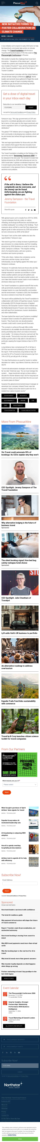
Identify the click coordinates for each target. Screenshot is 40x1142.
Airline (23, 400)
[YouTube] (19, 1052)
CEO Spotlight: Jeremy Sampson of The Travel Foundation (19, 488)
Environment (9, 395)
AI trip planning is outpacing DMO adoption (13, 834)
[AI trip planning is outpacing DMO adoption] (33, 837)
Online (10, 36)
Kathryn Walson (11, 39)
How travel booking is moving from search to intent (18, 937)
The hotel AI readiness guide (12, 915)
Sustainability (9, 400)
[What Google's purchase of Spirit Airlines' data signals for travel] (33, 811)
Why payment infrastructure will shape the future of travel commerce (19, 921)
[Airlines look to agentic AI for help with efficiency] (33, 862)
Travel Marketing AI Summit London (22, 1018)
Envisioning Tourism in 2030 (24, 156)
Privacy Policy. (22, 895)
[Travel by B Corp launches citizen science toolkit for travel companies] (20, 721)
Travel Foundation (16, 50)
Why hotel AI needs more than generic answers (18, 959)
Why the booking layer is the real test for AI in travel (18, 952)
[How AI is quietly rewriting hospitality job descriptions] (33, 849)
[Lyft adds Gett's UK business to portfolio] (20, 618)
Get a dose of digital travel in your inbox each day (19, 96)
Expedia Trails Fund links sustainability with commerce (18, 702)
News (3, 36)
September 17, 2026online (15, 1012)
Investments (18, 405)
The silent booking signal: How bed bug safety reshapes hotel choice (18, 561)
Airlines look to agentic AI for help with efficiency (14, 859)
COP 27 (28, 77)
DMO (5, 405)
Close (20, 1139)
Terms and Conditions (17, 112)
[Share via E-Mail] (35, 210)
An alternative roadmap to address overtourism (17, 667)
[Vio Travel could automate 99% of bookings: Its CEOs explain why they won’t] (20, 437)
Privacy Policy (31, 112)
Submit (31, 107)
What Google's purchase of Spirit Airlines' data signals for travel (13, 809)
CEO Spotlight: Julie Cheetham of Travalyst (16, 599)
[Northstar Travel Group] (13, 1085)
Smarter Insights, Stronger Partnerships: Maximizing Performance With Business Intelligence (19, 1005)
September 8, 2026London (14, 1020)
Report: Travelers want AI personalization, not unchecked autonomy (18, 929)
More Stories (9, 978)
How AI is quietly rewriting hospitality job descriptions (11, 847)
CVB (33, 400)
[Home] (20, 3)
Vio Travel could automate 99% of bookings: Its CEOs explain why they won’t (19, 453)
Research (23, 395)
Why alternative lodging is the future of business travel (18, 524)
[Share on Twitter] (29, 210)
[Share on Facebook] (26, 210)
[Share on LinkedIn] (32, 210)
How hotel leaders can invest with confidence (18, 910)
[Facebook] (2, 1052)
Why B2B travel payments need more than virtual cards (19, 944)
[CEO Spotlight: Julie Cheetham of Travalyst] (20, 582)
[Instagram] (11, 1052)
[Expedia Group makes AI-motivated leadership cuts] (33, 824)
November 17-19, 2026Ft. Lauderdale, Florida (15, 996)
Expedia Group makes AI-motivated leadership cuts (11, 821)
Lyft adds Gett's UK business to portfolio (19, 633)
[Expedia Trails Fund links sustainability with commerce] (20, 686)
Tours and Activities (28, 410)
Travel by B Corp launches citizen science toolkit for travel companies (19, 737)
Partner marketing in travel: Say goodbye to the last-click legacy (19, 973)
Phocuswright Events (15, 1046)
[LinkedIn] (7, 1052)
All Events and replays (14, 1026)
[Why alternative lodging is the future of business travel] (20, 507)
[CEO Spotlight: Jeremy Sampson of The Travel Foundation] (20, 472)
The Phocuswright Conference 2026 (22, 993)
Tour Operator (9, 410)
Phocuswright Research (16, 1039)
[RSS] (15, 1052)
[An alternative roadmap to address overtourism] (20, 650)
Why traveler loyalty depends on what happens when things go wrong (18, 965)
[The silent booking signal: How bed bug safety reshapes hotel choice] (20, 545)
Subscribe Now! (9, 1060)
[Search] (37, 3)
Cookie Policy (12, 1135)
